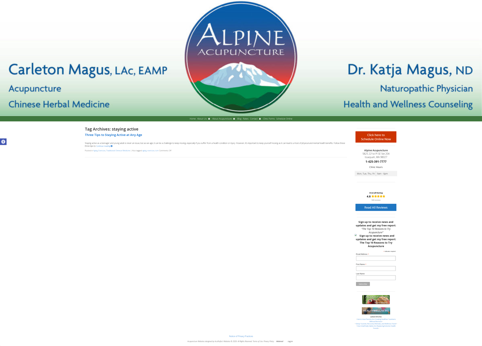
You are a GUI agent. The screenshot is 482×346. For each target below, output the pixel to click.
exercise (151, 150)
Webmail (279, 341)
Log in (290, 341)
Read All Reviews (375, 207)
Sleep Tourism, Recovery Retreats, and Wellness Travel (376, 324)
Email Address (362, 254)
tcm (157, 150)
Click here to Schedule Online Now (376, 137)
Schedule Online (284, 118)
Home (193, 118)
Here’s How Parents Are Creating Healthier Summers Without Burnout (376, 320)
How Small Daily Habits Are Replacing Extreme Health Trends (376, 327)
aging (144, 150)
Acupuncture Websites (196, 341)
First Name (361, 264)
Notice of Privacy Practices (241, 336)
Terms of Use (258, 341)
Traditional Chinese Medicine (118, 150)
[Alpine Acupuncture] (241, 58)
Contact (254, 118)
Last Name (360, 274)
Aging (95, 150)
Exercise (101, 150)
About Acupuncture (222, 118)
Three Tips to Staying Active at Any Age (113, 135)
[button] (3, 141)
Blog (239, 118)
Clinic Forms (269, 118)
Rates (246, 118)
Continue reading (103, 146)
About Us (202, 118)
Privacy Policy (269, 341)
